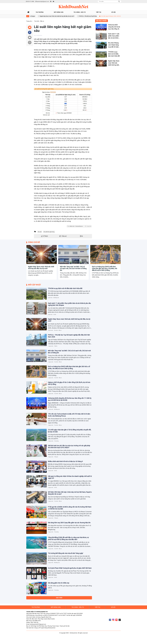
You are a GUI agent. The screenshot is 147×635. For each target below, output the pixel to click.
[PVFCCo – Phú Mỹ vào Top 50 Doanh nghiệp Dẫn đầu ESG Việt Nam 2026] (36, 340)
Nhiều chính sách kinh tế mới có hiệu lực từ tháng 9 (65, 461)
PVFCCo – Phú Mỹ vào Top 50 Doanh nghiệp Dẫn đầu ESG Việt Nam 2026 (81, 16)
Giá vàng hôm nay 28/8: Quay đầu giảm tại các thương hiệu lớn (69, 522)
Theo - (79, 226)
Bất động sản (56, 297)
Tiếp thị (55, 346)
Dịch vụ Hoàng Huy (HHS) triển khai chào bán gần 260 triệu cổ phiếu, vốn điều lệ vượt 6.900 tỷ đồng (104, 268)
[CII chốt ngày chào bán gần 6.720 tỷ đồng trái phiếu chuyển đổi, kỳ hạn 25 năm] (36, 435)
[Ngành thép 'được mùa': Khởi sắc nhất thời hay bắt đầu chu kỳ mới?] (41, 254)
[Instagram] (113, 620)
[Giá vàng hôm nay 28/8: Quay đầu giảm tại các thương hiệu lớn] (36, 528)
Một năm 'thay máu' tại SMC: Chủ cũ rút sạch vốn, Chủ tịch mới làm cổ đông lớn (73, 268)
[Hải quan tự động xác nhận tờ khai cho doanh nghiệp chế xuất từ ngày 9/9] (36, 481)
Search (119, 1)
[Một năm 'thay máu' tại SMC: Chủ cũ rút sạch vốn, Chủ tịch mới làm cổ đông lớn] (73, 254)
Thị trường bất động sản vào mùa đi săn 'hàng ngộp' (65, 553)
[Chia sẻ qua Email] (29, 37)
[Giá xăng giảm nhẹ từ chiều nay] (36, 588)
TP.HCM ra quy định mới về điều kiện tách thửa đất (65, 288)
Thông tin (56, 456)
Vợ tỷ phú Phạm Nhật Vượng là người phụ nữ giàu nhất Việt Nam (70, 568)
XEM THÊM (59, 597)
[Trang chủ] (28, 12)
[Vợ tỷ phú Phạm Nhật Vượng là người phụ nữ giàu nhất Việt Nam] (36, 573)
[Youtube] (116, 620)
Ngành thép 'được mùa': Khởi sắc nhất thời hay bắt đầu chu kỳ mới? (40, 16)
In (82, 236)
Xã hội (54, 314)
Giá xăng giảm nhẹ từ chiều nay (58, 583)
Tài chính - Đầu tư (31, 262)
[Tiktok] (120, 620)
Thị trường (56, 440)
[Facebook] (110, 620)
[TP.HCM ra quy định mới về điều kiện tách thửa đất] (36, 293)
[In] (29, 42)
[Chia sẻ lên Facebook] (29, 32)
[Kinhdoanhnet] (73, 6)
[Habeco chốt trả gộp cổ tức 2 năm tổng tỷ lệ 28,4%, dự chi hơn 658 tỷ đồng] (36, 387)
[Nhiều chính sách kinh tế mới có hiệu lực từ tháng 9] (36, 466)
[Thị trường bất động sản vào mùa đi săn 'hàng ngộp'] (36, 558)
